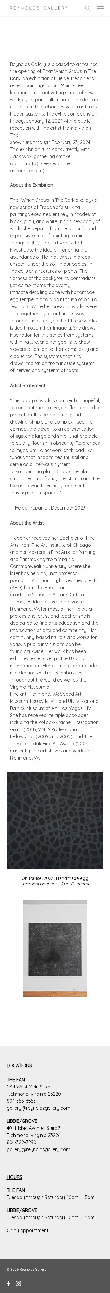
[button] (100, 8)
